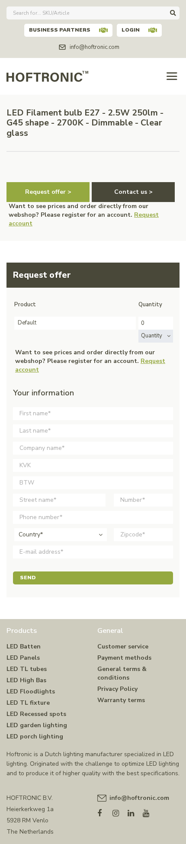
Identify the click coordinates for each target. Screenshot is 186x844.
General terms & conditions (122, 673)
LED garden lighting (36, 725)
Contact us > (133, 192)
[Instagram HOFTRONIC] (120, 811)
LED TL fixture (28, 703)
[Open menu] (172, 76)
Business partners (59, 29)
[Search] (173, 12)
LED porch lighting (34, 736)
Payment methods (124, 658)
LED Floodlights (30, 691)
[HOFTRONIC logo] (47, 75)
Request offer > (48, 192)
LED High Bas (26, 680)
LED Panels (23, 658)
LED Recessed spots (36, 714)
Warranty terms (121, 700)
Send (28, 577)
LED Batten (23, 646)
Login (131, 29)
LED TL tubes (26, 669)
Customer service (122, 646)
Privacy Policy (117, 689)
